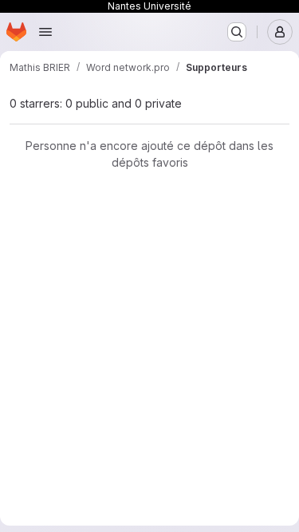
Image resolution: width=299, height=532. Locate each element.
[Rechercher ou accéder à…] (236, 31)
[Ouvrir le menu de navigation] (45, 32)
